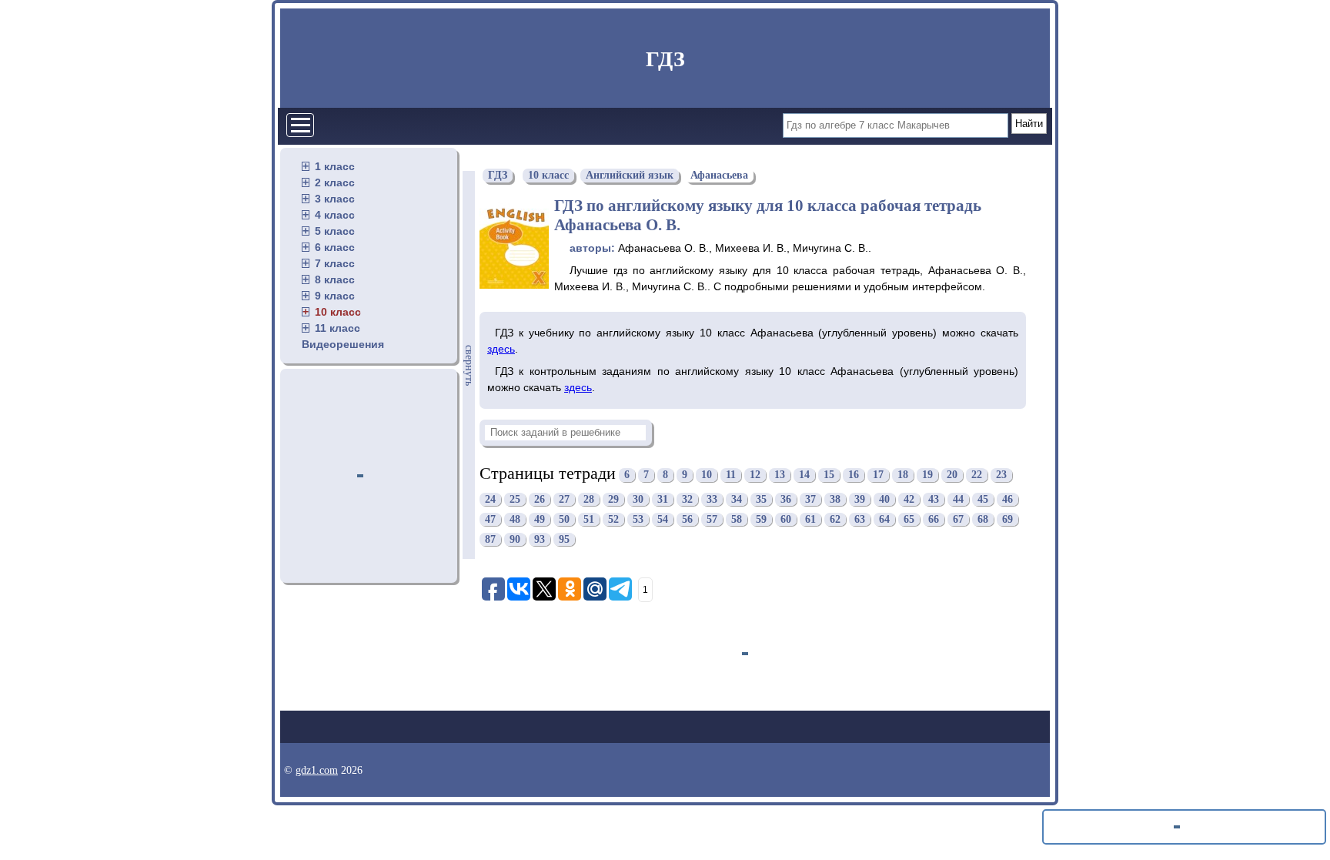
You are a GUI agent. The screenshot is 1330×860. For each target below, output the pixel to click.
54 (662, 519)
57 (712, 519)
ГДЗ (665, 59)
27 (564, 499)
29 (613, 499)
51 (588, 519)
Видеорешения (343, 344)
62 (835, 519)
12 (755, 475)
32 (687, 499)
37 (810, 499)
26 (539, 499)
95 (564, 539)
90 (515, 539)
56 (687, 519)
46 (1007, 499)
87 (490, 539)
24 (490, 499)
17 (878, 475)
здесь (501, 349)
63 (859, 519)
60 (785, 519)
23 (1001, 475)
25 (515, 499)
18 (902, 475)
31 (662, 499)
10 (706, 475)
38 (835, 499)
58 (736, 519)
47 (490, 519)
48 (515, 519)
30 (638, 499)
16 (853, 475)
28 (588, 499)
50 (564, 519)
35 (761, 499)
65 (909, 519)
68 (982, 519)
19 (927, 475)
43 (933, 499)
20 (952, 475)
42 (909, 499)
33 (712, 499)
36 (785, 499)
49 (539, 519)
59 (761, 519)
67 (958, 519)
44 (958, 499)
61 (810, 519)
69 (1007, 519)
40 (884, 499)
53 (638, 519)
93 (539, 539)
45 (982, 499)
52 (613, 519)
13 (779, 475)
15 (829, 475)
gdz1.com (317, 770)
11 (731, 475)
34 (736, 499)
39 (859, 499)
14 (804, 475)
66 (933, 519)
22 (976, 475)
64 (884, 519)
